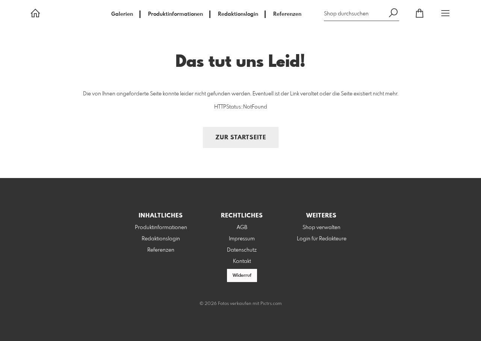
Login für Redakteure (321, 238)
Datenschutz (242, 250)
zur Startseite (240, 137)
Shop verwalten (321, 227)
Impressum (242, 238)
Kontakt (242, 261)
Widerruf (242, 275)
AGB (242, 227)
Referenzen (287, 14)
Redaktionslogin (238, 14)
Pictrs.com (271, 304)
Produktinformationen (175, 14)
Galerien (122, 14)
